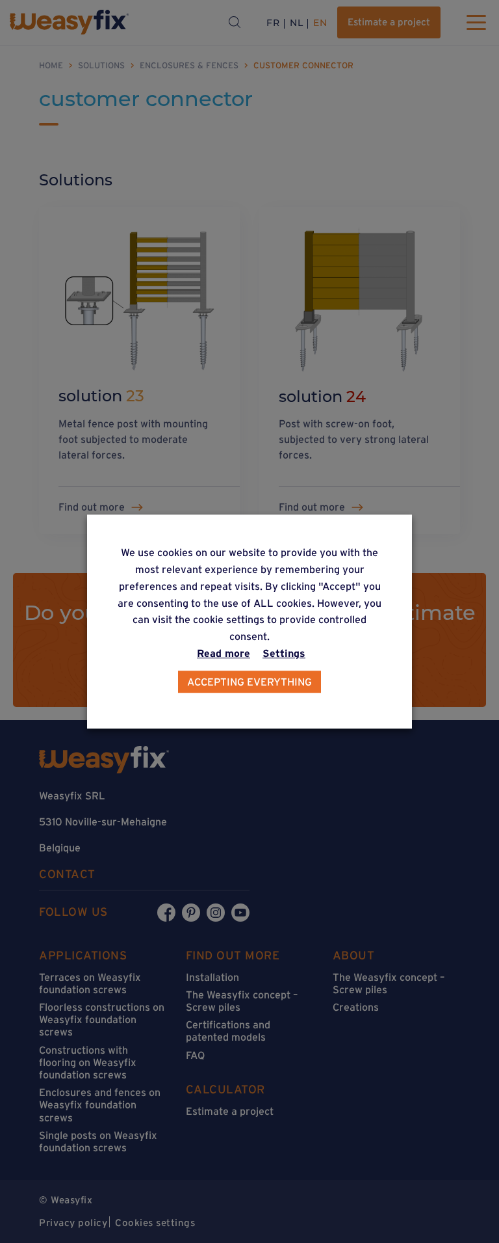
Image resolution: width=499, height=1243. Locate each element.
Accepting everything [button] (249, 682)
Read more (223, 653)
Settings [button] (283, 653)
